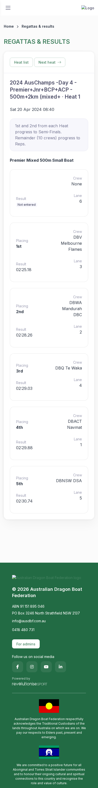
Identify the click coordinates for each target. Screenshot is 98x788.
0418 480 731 (23, 630)
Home (9, 26)
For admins (25, 644)
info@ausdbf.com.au (29, 621)
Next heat (47, 62)
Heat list (21, 62)
